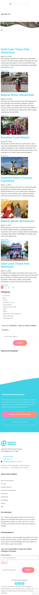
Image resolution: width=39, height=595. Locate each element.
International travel (9, 307)
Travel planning (8, 316)
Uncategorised (8, 318)
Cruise (5, 300)
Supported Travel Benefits (12, 314)
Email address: (6, 555)
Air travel (6, 295)
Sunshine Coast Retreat (15, 137)
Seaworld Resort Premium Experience (16, 179)
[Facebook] (16, 583)
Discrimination (23, 591)
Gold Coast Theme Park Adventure (15, 265)
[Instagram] (19, 583)
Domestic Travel (8, 302)
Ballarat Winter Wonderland (17, 94)
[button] (19, 20)
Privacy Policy (20, 586)
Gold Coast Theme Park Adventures (15, 51)
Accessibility (12, 591)
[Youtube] (22, 583)
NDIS (4, 309)
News (5, 311)
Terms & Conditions (7, 586)
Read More (4, 71)
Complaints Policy (19, 589)
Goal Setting (7, 305)
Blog (4, 298)
